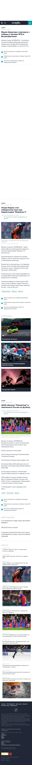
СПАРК (2, 733)
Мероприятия (14, 705)
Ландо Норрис (6, 291)
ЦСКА (20, 147)
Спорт (3, 28)
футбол (15, 147)
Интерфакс (16, 23)
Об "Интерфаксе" (11, 704)
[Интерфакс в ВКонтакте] (10, 748)
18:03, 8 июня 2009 (6, 29)
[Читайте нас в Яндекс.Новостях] (2, 748)
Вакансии (25, 704)
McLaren (20, 291)
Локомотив (10, 493)
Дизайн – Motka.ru (5, 760)
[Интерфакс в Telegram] (5, 748)
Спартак (9, 147)
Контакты (3, 704)
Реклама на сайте (5, 705)
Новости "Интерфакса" (6, 741)
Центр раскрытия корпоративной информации (10, 745)
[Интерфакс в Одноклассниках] (15, 748)
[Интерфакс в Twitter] (7, 748)
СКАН (2, 742)
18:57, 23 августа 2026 (6, 205)
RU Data (3, 743)
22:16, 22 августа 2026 (6, 402)
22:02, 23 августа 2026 (7, 73)
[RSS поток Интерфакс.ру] (12, 748)
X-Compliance (4, 735)
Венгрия (14, 291)
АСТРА (2, 738)
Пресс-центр (19, 704)
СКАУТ (2, 736)
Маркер (2, 737)
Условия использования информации (10, 757)
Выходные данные (5, 758)
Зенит (3, 147)
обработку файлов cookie (6, 726)
